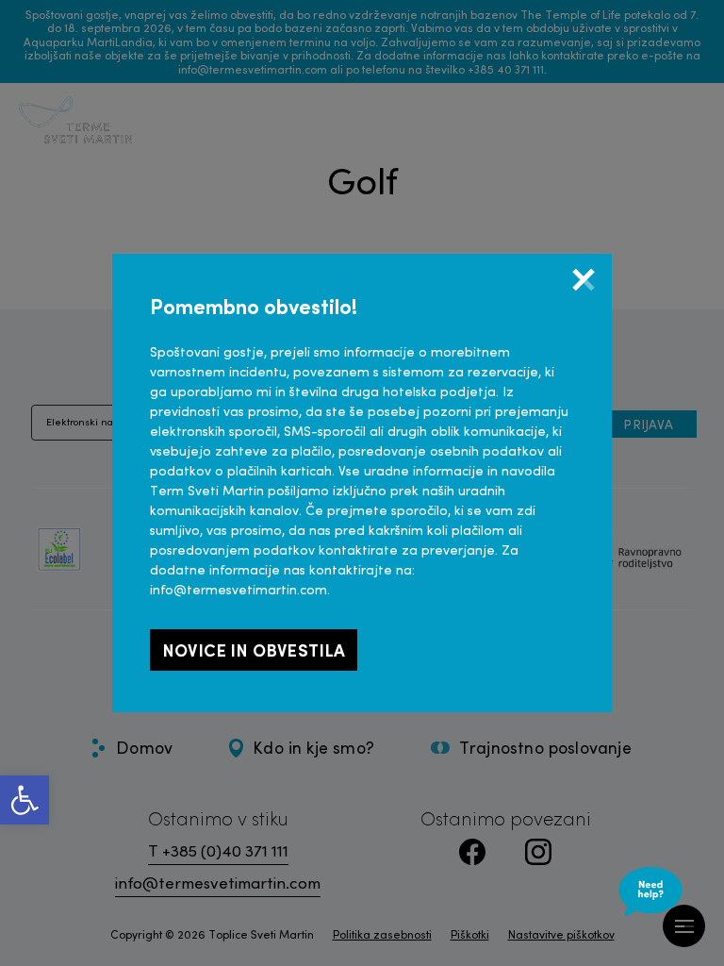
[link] (24, 799)
